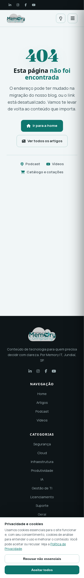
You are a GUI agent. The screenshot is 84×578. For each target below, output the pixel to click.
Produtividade (42, 470)
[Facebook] (25, 5)
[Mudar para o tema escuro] (60, 18)
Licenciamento (42, 497)
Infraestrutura (42, 461)
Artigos (42, 402)
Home (42, 394)
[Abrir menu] (72, 18)
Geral (42, 514)
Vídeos (58, 163)
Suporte (42, 505)
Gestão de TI (42, 488)
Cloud (42, 453)
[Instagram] (17, 5)
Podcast (32, 163)
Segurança (42, 444)
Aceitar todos (42, 570)
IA (42, 479)
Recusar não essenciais (42, 559)
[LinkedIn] (10, 5)
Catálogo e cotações (45, 172)
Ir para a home (45, 125)
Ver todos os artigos (45, 140)
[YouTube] (33, 5)
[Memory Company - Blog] (16, 18)
